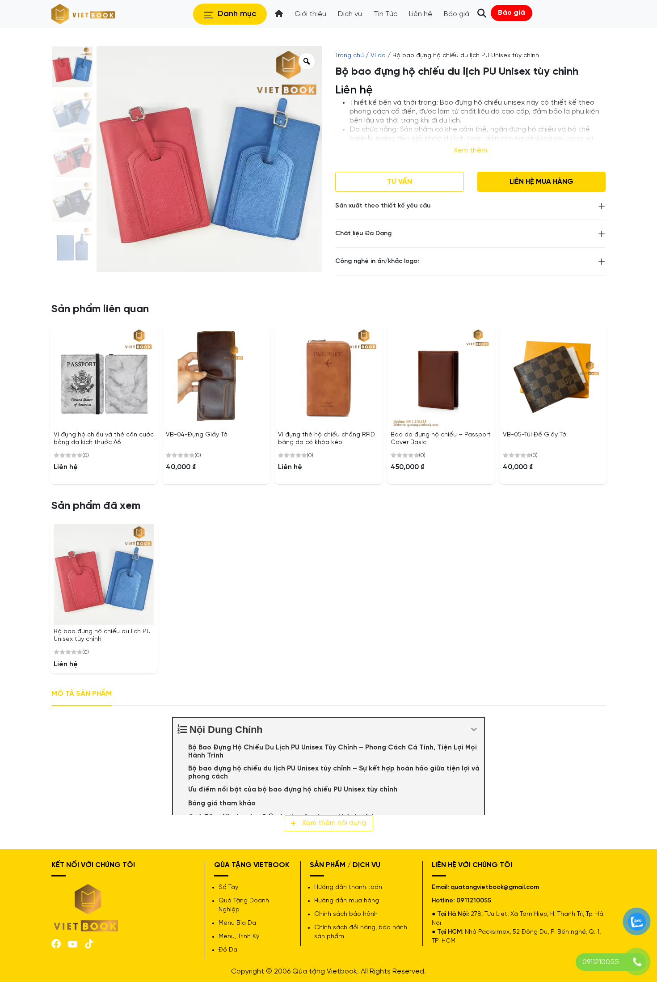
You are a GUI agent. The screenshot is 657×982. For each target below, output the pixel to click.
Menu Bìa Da (237, 923)
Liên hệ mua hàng (541, 182)
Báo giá (511, 13)
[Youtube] (72, 943)
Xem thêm (470, 150)
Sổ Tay (228, 887)
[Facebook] (56, 943)
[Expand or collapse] (474, 729)
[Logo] (86, 906)
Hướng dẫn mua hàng (346, 900)
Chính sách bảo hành (346, 914)
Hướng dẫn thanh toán (348, 887)
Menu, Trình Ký (239, 936)
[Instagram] (89, 943)
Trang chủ (349, 55)
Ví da (378, 55)
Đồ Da (228, 950)
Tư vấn (399, 182)
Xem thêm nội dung (334, 823)
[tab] (81, 694)
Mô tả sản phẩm (81, 694)
